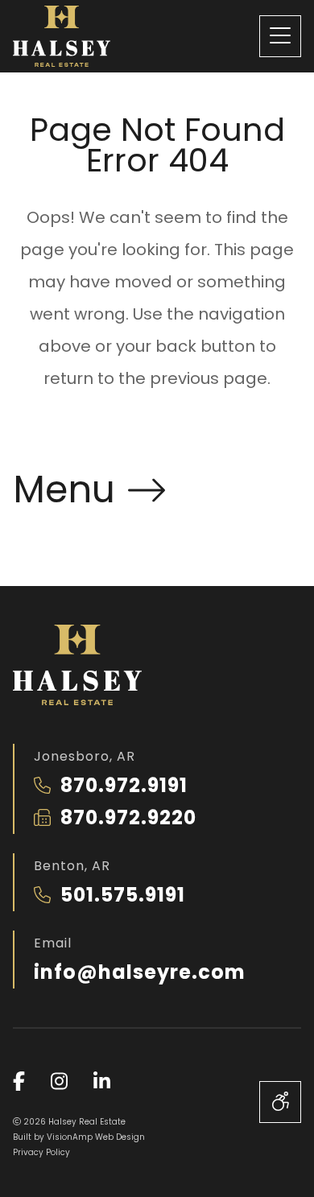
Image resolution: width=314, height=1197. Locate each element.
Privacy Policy (41, 1152)
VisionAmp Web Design (96, 1137)
